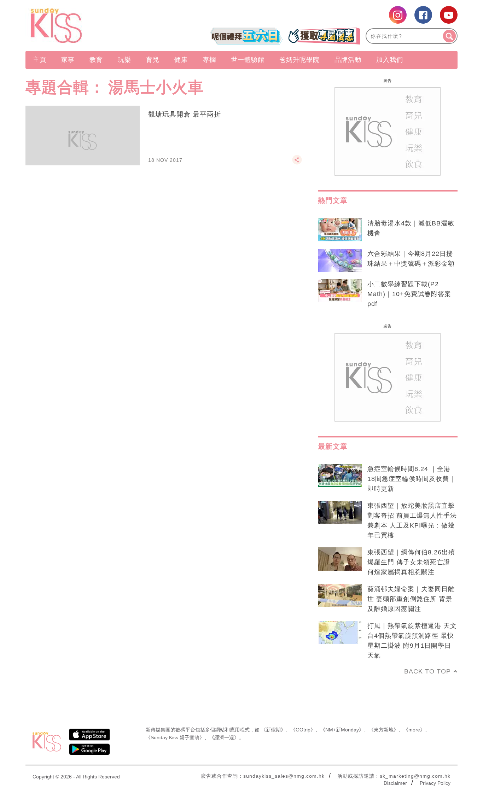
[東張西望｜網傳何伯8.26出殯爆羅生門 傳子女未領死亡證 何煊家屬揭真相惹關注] (340, 559)
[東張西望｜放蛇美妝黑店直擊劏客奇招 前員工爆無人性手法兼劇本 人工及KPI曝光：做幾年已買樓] (340, 512)
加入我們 (389, 59)
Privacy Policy (435, 783)
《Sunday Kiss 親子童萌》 (175, 737)
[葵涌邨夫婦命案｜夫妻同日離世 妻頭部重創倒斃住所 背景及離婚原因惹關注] (340, 595)
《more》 (414, 729)
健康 (181, 59)
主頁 (39, 59)
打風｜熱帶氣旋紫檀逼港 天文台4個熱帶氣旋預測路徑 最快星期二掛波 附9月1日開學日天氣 (412, 640)
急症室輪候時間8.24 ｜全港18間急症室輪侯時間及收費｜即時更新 (411, 478)
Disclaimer (395, 783)
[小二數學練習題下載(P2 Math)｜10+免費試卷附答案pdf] (340, 290)
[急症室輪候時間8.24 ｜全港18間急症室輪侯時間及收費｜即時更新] (340, 475)
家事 (68, 59)
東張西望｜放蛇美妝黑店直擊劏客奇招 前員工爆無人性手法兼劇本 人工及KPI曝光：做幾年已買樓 (412, 520)
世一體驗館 (247, 59)
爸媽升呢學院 (299, 59)
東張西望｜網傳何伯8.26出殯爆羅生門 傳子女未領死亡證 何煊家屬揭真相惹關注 (411, 562)
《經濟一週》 (224, 737)
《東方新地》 (383, 729)
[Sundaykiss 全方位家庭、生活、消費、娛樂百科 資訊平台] (90, 25)
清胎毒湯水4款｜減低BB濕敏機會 (410, 228)
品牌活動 (347, 59)
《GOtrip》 (303, 729)
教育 (96, 59)
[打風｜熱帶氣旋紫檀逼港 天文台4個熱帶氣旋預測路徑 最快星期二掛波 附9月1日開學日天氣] (340, 632)
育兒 (152, 59)
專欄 (209, 59)
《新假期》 (273, 729)
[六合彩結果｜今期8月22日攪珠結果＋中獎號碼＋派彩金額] (340, 260)
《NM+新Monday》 (342, 729)
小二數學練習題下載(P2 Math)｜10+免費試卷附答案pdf (409, 294)
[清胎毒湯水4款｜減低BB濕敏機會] (340, 230)
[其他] (297, 162)
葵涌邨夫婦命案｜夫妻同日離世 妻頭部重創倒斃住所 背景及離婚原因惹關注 (411, 599)
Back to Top (427, 671)
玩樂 (124, 59)
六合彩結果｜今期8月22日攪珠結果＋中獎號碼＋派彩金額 (411, 258)
